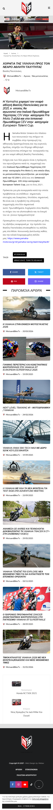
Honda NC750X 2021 (26, 691)
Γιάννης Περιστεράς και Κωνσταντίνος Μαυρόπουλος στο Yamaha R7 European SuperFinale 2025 (25, 367)
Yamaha (20, 254)
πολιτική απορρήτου (40, 799)
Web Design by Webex (34, 763)
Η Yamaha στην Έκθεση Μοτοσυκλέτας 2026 (25, 325)
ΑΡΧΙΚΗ (19, 769)
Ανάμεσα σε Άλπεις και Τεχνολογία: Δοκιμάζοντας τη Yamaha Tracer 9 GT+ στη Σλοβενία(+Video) (26, 531)
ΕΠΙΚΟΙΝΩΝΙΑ (31, 769)
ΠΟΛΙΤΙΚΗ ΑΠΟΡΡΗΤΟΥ (26, 775)
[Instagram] (18, 784)
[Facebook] (12, 784)
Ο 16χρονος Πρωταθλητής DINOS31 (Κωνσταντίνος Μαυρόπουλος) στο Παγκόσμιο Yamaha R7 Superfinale (24, 617)
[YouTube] (25, 784)
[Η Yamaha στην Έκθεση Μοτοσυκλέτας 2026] (26, 308)
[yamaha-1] (26, 349)
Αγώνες (27, 76)
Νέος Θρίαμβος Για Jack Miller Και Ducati (26, 712)
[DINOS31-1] (26, 599)
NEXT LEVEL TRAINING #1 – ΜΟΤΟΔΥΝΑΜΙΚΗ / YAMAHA (26, 409)
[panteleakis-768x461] (26, 36)
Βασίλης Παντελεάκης (29, 260)
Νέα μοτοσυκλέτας (40, 76)
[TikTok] (31, 784)
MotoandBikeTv (14, 76)
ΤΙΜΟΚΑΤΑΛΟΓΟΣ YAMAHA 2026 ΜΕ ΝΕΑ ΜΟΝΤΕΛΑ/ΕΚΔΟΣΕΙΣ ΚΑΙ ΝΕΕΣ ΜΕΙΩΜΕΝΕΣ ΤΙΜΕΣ (26, 660)
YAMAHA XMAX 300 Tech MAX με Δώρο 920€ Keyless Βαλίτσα (24, 449)
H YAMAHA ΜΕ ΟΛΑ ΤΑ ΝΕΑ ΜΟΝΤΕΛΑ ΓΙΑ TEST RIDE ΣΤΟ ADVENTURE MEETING (25, 489)
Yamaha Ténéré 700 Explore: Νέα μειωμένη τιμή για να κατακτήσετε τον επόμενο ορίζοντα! (26, 574)
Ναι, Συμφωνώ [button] (26, 806)
